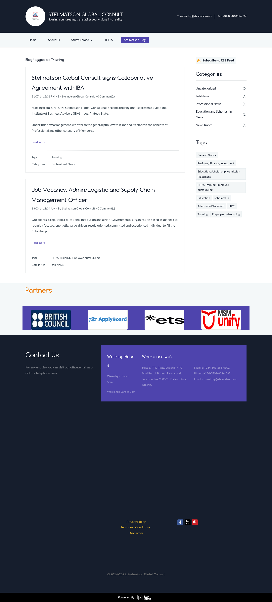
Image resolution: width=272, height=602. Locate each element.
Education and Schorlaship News (214, 114)
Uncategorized (206, 88)
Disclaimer (136, 533)
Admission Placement (211, 206)
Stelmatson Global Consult (78, 96)
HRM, (56, 257)
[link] (51, 313)
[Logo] (35, 16)
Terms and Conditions (136, 527)
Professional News (63, 164)
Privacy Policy (136, 521)
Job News (58, 264)
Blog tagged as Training (44, 60)
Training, (66, 257)
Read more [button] (38, 142)
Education (204, 198)
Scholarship (221, 198)
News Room (204, 125)
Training (57, 157)
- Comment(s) (105, 96)
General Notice (207, 155)
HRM (232, 206)
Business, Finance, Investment (216, 163)
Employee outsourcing (86, 257)
